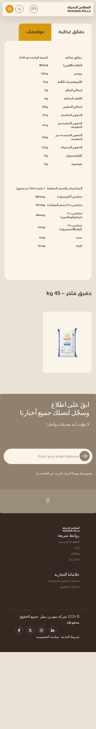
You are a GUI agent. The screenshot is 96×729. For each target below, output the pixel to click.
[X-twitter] (30, 630)
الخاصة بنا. (42, 473)
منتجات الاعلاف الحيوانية (64, 581)
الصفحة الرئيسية (69, 542)
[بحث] (19, 9)
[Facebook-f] (19, 630)
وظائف (74, 553)
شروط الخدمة (70, 636)
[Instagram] (41, 630)
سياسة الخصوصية (47, 636)
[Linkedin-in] (52, 630)
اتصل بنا (74, 559)
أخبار (76, 547)
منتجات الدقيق (69, 586)
